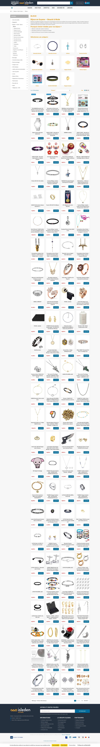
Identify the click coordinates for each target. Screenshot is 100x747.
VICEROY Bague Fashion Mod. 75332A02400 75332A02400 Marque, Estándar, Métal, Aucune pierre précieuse (52, 498)
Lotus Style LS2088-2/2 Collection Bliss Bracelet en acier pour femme (68, 593)
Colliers (68, 53)
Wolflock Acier (37, 350)
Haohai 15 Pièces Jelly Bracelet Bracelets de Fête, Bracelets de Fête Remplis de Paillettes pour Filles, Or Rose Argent (83, 570)
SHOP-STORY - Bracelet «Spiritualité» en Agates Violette (37, 158)
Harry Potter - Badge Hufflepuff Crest (67, 351)
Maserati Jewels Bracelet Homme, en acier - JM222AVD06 (37, 279)
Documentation (61, 727)
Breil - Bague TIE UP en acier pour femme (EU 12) (82, 520)
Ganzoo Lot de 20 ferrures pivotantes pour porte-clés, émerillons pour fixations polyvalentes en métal (83, 593)
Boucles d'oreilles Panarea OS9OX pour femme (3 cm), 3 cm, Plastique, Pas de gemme (52, 521)
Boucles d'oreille (83, 53)
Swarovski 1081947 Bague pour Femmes (37, 447)
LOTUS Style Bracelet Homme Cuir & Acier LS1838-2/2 (67, 521)
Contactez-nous (44, 729)
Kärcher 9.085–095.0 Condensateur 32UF (83, 326)
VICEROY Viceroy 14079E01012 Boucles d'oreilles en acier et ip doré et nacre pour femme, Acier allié (52, 546)
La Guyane (77, 727)
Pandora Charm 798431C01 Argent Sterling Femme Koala (37, 376)
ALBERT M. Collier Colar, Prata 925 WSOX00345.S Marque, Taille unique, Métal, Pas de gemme (82, 400)
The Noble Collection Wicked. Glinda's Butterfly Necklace (52, 279)
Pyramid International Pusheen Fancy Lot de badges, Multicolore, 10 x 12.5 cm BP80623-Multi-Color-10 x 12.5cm (83, 111)
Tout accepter (55, 745)
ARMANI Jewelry (67, 132)
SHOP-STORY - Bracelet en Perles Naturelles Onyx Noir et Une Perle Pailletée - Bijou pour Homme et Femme (82, 134)
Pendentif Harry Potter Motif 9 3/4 (67, 230)
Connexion (80, 3)
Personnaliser (72, 745)
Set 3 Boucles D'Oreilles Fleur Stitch (52, 157)
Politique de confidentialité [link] (84, 745)
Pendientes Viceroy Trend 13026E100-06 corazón (83, 447)
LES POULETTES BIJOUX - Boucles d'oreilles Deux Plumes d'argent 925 (83, 617)
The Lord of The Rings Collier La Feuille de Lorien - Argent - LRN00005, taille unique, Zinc (83, 376)
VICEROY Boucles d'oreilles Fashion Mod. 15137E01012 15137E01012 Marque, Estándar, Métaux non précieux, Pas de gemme (52, 328)
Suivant (86, 700)
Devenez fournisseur (79, 724)
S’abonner (83, 711)
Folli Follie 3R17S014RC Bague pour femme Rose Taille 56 (52, 303)
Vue (82, 90)
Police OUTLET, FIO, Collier (37, 180)
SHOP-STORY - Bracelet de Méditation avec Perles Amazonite (53, 134)
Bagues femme (67, 69)
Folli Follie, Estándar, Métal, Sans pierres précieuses (83, 278)
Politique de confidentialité (46, 727)
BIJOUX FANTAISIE (52, 85)
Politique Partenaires (79, 720)
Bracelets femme (37, 53)
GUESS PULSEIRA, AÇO (68, 374)
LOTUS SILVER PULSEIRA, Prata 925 (68, 496)
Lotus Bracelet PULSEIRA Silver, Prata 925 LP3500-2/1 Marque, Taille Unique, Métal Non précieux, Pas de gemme (82, 424)
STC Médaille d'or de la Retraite (68, 206)
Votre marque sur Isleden (80, 725)
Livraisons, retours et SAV (46, 720)
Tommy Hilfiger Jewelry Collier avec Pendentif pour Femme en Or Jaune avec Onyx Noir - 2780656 (83, 207)
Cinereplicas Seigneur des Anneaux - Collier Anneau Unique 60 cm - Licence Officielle (37, 255)
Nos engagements (62, 722)
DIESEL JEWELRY (37, 301)
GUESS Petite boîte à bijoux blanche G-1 (37, 206)
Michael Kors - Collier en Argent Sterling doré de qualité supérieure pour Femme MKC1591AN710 (82, 183)
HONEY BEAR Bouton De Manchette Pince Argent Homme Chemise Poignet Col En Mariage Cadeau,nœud (52, 570)
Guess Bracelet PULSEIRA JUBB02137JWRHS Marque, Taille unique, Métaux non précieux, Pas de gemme (52, 400)
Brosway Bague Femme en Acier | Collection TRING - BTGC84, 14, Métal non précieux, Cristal (53, 424)
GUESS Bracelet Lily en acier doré (37, 399)
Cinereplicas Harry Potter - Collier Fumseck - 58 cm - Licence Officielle (83, 255)
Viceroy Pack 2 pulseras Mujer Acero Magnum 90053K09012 (37, 496)
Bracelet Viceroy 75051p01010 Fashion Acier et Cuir (67, 545)
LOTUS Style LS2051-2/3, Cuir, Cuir (37, 616)
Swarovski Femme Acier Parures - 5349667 (67, 471)
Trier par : (53, 90)
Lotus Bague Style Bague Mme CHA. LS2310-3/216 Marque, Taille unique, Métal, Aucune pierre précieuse (52, 448)
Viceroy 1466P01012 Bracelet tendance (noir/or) (68, 399)
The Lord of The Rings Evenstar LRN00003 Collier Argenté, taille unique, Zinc (53, 376)
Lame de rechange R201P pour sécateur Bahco (68, 447)
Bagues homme (67, 85)
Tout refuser (64, 745)
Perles (37, 85)
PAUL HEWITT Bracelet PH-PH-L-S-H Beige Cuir (83, 351)
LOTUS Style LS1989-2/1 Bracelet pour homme (37, 544)
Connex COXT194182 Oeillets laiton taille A (68, 423)
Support (60, 729)
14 (82, 700)
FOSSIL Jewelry (67, 301)
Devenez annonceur (79, 722)
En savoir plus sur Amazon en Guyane (50, 740)
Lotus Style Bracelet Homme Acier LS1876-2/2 (37, 520)
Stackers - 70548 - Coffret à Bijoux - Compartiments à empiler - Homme (52, 617)
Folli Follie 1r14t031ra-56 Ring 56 (68, 278)
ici (21, 718)
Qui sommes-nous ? (62, 720)
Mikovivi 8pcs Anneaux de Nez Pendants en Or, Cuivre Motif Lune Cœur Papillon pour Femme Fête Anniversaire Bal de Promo (68, 618)
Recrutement (61, 724)
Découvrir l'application (66, 734)
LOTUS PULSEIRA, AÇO (68, 567)
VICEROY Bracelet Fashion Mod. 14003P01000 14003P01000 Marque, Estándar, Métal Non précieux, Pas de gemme (53, 473)
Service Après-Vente (45, 725)
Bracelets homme (52, 53)
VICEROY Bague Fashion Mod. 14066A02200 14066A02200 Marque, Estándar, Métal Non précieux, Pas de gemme (82, 498)
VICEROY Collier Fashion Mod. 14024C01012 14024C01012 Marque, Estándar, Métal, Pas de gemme (82, 473)
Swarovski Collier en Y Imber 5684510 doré (37, 423)
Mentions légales (44, 722)
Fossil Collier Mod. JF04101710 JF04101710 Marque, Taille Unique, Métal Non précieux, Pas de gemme (52, 352)
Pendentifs (52, 69)
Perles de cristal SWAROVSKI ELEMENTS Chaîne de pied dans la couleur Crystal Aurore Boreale (67, 328)
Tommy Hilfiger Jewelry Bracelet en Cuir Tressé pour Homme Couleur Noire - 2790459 (52, 231)
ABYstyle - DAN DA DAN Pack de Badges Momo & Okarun (82, 157)
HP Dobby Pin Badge (37, 470)
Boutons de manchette (37, 69)
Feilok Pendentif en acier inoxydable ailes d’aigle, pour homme (67, 666)
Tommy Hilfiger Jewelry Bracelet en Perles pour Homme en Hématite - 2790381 (52, 183)
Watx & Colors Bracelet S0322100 (37, 133)
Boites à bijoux (83, 69)
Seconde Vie (60, 8)
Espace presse (61, 725)
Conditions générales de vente (47, 724)
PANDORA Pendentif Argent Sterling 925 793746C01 (68, 181)
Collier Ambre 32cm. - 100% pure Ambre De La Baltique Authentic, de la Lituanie (37, 641)
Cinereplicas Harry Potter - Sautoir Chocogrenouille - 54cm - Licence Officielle (53, 255)
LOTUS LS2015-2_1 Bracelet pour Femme (37, 568)
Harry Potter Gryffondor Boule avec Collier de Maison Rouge (67, 158)
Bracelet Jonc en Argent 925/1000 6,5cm (67, 254)
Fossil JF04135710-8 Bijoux (52, 205)
